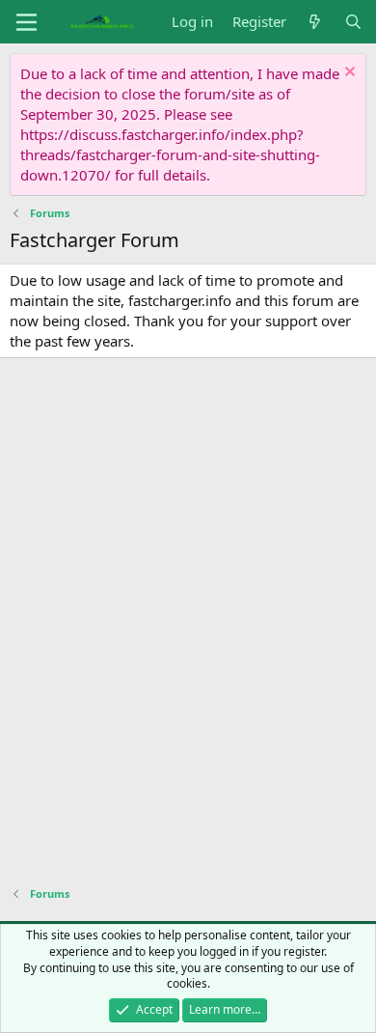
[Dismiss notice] (347, 74)
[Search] (353, 22)
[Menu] (26, 22)
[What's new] (315, 22)
